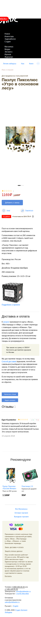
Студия (8, 42)
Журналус (9, 57)
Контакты (8, 576)
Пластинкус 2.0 (27, 486)
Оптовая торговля (21, 513)
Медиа (7, 49)
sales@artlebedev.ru (12, 602)
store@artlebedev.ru (23, 591)
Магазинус (9, 47)
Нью (22, 63)
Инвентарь (9, 36)
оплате (6, 322)
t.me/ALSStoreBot (22, 594)
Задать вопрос (10, 400)
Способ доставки (9, 361)
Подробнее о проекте (11, 305)
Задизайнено (10, 39)
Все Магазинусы (21, 509)
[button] (19, 185)
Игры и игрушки (7, 70)
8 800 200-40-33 (19, 587)
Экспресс (9, 52)
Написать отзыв (10, 394)
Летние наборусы (9, 63)
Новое (7, 34)
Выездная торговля (21, 516)
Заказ (7, 547)
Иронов (8, 54)
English (15, 606)
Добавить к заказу (12, 203)
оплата (20, 547)
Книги (31, 63)
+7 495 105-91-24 (11, 589)
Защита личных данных (13, 551)
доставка (13, 547)
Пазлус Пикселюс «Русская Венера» (9, 487)
